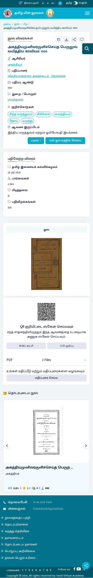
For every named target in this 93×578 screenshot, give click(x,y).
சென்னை (58, 76)
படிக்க (35, 140)
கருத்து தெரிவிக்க (17, 531)
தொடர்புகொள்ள (16, 524)
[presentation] (7, 446)
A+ (53, 3)
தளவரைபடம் (14, 538)
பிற (25, 24)
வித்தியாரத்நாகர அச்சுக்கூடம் (28, 76)
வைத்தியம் (62, 114)
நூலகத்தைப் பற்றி (17, 517)
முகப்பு (7, 24)
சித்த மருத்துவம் (21, 114)
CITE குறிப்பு (67, 346)
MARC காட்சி (26, 346)
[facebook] (75, 568)
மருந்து (27, 121)
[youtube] (79, 568)
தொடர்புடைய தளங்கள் (21, 544)
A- (43, 3)
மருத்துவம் (15, 99)
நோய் (13, 121)
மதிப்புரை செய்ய (46, 377)
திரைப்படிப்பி (31, 3)
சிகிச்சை (43, 114)
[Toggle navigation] (87, 13)
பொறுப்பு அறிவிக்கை (20, 551)
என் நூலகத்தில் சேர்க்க (65, 140)
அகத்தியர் (15, 64)
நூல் (17, 24)
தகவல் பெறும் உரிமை (20, 557)
